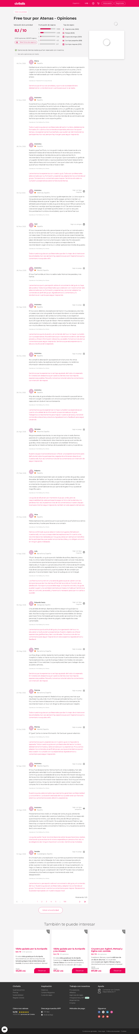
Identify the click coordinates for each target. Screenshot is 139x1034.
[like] (48, 932)
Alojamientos (74, 1000)
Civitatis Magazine (47, 992)
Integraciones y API (77, 998)
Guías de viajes (46, 995)
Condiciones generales (89, 1031)
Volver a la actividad (21, 12)
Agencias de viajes (76, 995)
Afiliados (73, 992)
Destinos (44, 990)
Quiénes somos (18, 990)
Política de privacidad (113, 1031)
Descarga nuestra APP (51, 1008)
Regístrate (120, 3)
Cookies (123, 1031)
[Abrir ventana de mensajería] (5, 1029)
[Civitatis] (20, 3)
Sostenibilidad (18, 995)
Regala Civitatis (18, 998)
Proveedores (74, 990)
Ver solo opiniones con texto (28, 54)
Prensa (15, 992)
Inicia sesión (107, 3)
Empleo (72, 1003)
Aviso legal (101, 1031)
